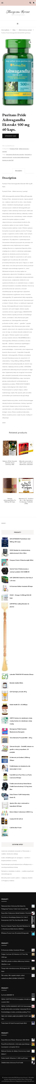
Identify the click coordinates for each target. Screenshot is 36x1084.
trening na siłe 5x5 (7, 160)
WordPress (30, 1081)
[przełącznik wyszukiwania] (30, 3)
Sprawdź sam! (10, 136)
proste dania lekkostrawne (21, 157)
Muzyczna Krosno (18, 11)
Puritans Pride (14, 149)
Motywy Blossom (10, 1081)
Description (18, 171)
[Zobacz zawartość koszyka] (34, 3)
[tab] (18, 170)
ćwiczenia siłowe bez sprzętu (15, 154)
